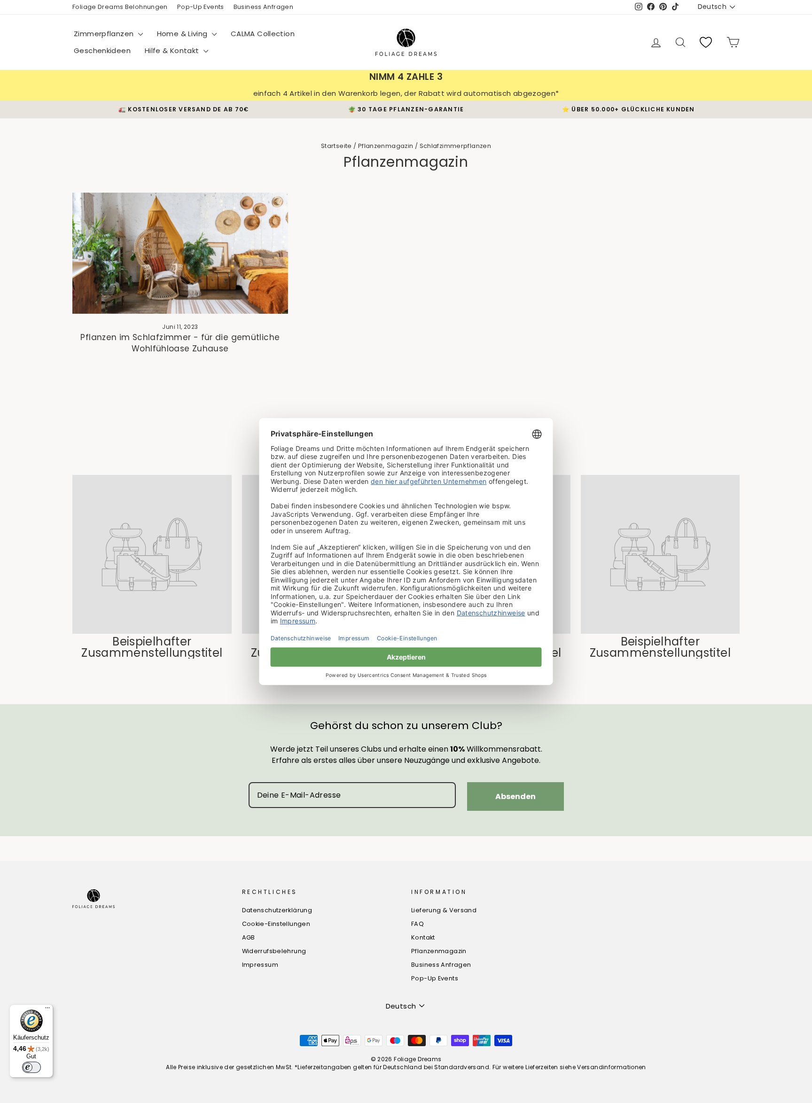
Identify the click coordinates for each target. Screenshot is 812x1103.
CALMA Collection (263, 34)
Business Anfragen (263, 7)
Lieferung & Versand (443, 910)
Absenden (515, 796)
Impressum (260, 965)
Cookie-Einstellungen (276, 924)
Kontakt (423, 937)
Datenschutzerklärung (277, 910)
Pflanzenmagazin (386, 146)
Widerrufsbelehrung (274, 951)
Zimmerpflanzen (105, 34)
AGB (248, 937)
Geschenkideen (102, 50)
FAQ (417, 924)
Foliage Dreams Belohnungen (120, 7)
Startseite (336, 146)
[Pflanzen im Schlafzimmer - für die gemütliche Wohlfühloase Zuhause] (180, 253)
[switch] (31, 1067)
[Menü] (47, 1010)
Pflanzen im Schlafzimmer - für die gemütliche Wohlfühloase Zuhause (180, 343)
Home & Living (183, 34)
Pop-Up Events (200, 7)
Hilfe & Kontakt (173, 50)
